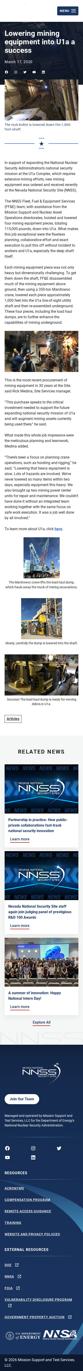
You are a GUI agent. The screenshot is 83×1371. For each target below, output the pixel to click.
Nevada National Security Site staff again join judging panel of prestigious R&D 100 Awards (39, 912)
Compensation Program (27, 1200)
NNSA (9, 1276)
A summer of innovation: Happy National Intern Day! (34, 996)
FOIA (9, 1288)
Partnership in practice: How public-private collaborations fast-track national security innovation (38, 825)
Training (13, 1223)
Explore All (42, 1022)
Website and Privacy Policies (32, 1234)
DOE (8, 1265)
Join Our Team (22, 1099)
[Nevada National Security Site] (16, 10)
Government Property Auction (35, 1317)
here (58, 529)
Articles (13, 719)
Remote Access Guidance (28, 1211)
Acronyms (14, 1188)
